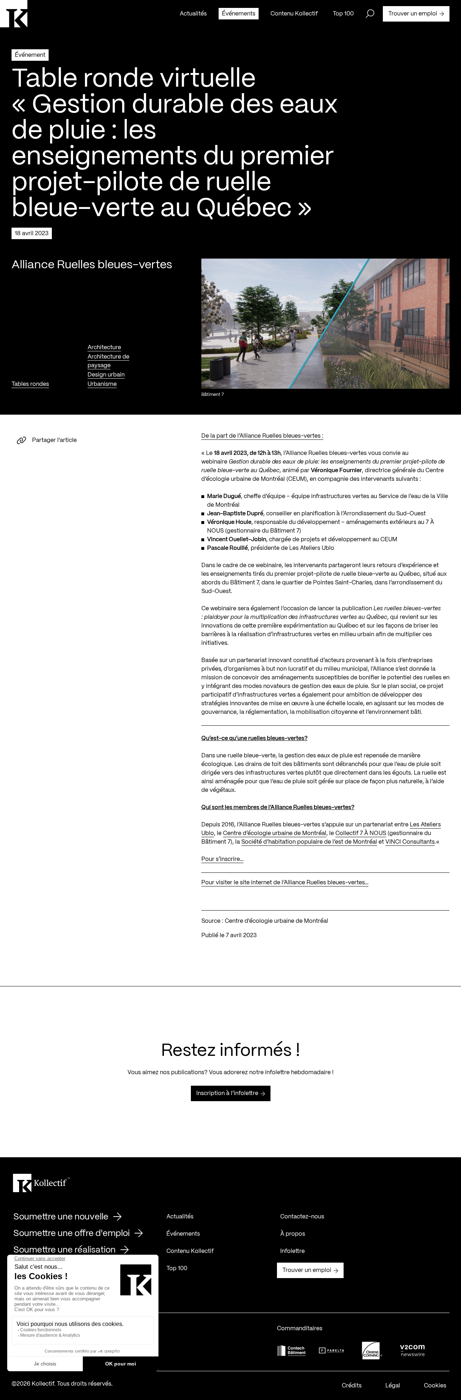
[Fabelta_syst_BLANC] (331, 1351)
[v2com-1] (412, 1350)
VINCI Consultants (410, 842)
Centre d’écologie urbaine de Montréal (274, 833)
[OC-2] (372, 1350)
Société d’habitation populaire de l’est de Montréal (309, 842)
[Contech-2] (291, 1350)
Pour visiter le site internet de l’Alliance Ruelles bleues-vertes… (284, 882)
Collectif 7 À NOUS (360, 833)
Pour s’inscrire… (222, 859)
